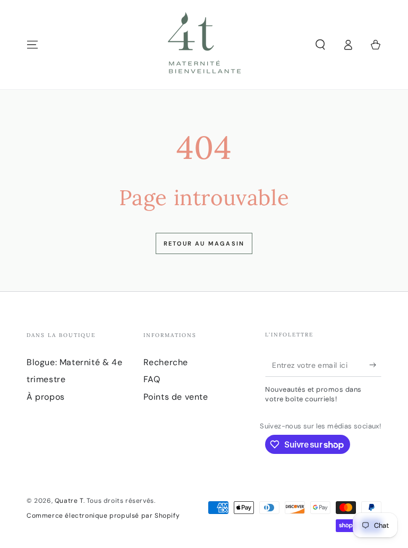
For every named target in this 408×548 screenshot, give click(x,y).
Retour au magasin (204, 243)
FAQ (151, 379)
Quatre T (69, 500)
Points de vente (175, 396)
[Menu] (32, 44)
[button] (320, 44)
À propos (46, 396)
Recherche (165, 362)
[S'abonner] (375, 364)
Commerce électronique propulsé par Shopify (103, 515)
